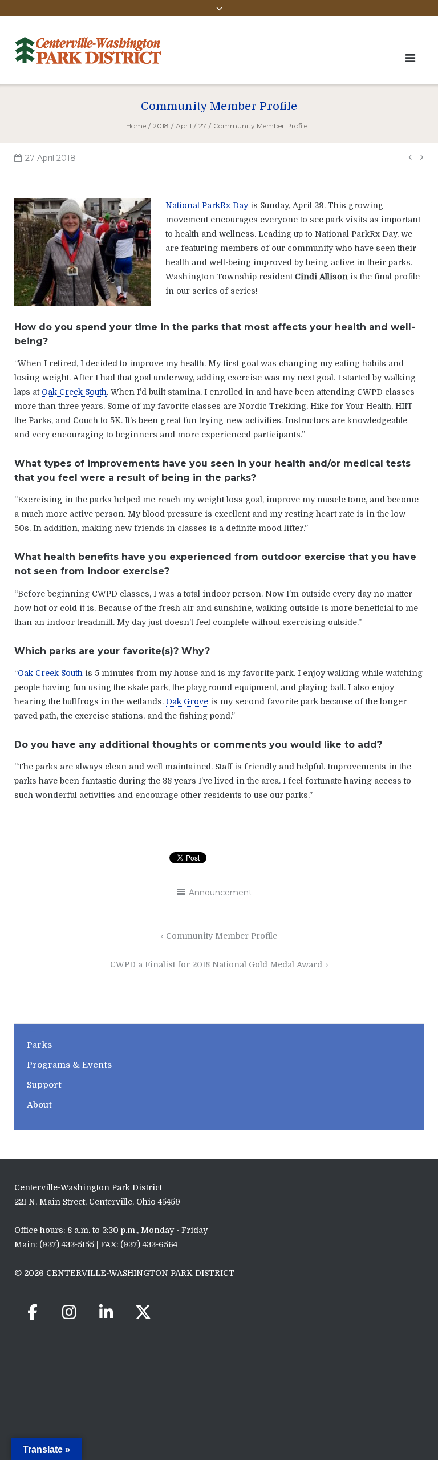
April (184, 125)
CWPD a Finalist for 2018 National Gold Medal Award (216, 964)
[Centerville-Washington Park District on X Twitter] (143, 1312)
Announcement (220, 892)
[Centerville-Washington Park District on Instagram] (69, 1312)
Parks (39, 1045)
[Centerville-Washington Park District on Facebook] (32, 1312)
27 (202, 125)
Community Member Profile (221, 935)
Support (44, 1085)
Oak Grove (187, 701)
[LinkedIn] (106, 1312)
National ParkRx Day (206, 205)
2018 (161, 125)
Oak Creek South (74, 391)
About (39, 1105)
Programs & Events (69, 1065)
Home (136, 125)
